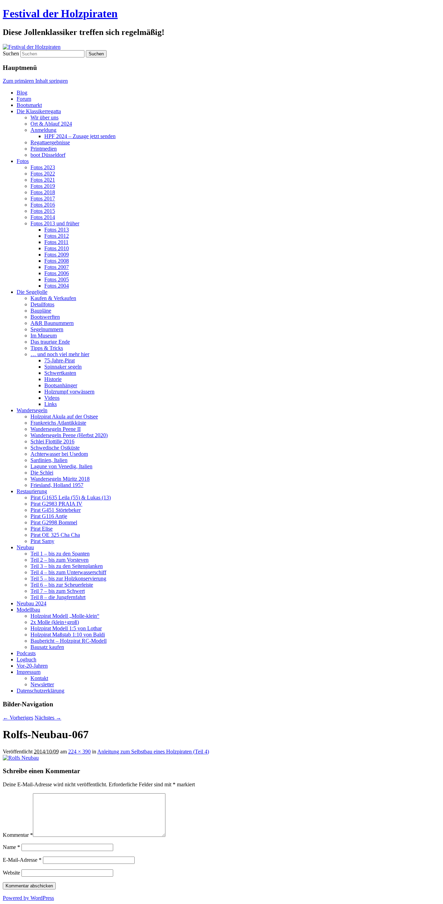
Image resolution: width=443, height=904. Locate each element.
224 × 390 (79, 751)
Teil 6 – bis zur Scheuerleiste (61, 585)
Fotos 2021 (42, 180)
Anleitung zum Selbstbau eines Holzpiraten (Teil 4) (153, 751)
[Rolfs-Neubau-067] (21, 758)
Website (11, 873)
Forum (24, 99)
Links (50, 404)
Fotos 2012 (56, 236)
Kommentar (18, 835)
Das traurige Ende (50, 342)
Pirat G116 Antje (48, 516)
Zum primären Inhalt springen (35, 81)
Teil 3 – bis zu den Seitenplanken (66, 566)
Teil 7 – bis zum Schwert (57, 591)
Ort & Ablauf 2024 (51, 124)
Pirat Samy (42, 541)
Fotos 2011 (56, 242)
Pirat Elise (41, 529)
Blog (22, 93)
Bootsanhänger (60, 385)
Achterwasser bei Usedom (59, 454)
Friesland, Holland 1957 (56, 485)
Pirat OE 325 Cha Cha (55, 535)
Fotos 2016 (42, 205)
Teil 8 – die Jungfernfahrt (57, 597)
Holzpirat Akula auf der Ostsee (64, 416)
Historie (53, 379)
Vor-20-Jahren (32, 666)
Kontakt (39, 678)
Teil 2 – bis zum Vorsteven (59, 560)
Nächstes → (48, 718)
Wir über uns (44, 117)
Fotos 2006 (56, 273)
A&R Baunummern (52, 323)
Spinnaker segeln (63, 367)
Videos (52, 398)
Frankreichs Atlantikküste (58, 423)
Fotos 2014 (42, 217)
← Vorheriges (18, 718)
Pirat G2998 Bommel (53, 522)
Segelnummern (46, 329)
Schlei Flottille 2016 (52, 441)
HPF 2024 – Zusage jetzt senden (80, 136)
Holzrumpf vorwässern (69, 392)
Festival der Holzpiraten (60, 13)
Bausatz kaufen (47, 647)
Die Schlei (41, 473)
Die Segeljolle (32, 292)
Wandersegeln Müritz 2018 (60, 479)
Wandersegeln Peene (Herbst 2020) (69, 435)
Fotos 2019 (42, 186)
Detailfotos (42, 304)
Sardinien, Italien (48, 460)
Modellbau (28, 610)
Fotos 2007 (56, 267)
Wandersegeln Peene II (55, 429)
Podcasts (26, 653)
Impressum (28, 672)
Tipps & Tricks (46, 348)
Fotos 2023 (42, 167)
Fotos (23, 161)
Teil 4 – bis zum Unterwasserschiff (68, 572)
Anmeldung (43, 130)
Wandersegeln (32, 410)
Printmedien (43, 149)
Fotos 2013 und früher (54, 223)
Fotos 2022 (42, 174)
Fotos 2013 (56, 230)
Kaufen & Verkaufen (53, 298)
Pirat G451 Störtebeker (55, 510)
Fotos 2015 (42, 211)
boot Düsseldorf (47, 155)
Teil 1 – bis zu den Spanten (60, 554)
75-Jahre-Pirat (59, 360)
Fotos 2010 (56, 248)
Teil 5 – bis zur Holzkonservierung (68, 578)
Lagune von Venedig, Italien (61, 466)
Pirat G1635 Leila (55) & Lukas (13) (70, 497)
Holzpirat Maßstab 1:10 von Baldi (67, 635)
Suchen (11, 53)
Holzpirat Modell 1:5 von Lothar (66, 628)
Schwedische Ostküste (55, 448)
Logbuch (26, 659)
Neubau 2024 (31, 603)
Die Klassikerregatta (39, 111)
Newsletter (42, 684)
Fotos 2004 (56, 286)
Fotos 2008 (56, 261)
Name (11, 847)
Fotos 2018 (42, 192)
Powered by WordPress (28, 898)
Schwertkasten (60, 373)
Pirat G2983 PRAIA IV (56, 504)
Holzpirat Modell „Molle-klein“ (64, 616)
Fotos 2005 (56, 279)
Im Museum (43, 335)
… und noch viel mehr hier (59, 354)
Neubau (25, 547)
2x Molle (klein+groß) (54, 622)
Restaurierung (32, 491)
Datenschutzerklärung (40, 691)
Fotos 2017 (42, 198)
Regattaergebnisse (50, 142)
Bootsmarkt (29, 105)
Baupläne (40, 311)
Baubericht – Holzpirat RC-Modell (68, 641)
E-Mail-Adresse (22, 860)
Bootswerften (45, 317)
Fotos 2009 (56, 254)
